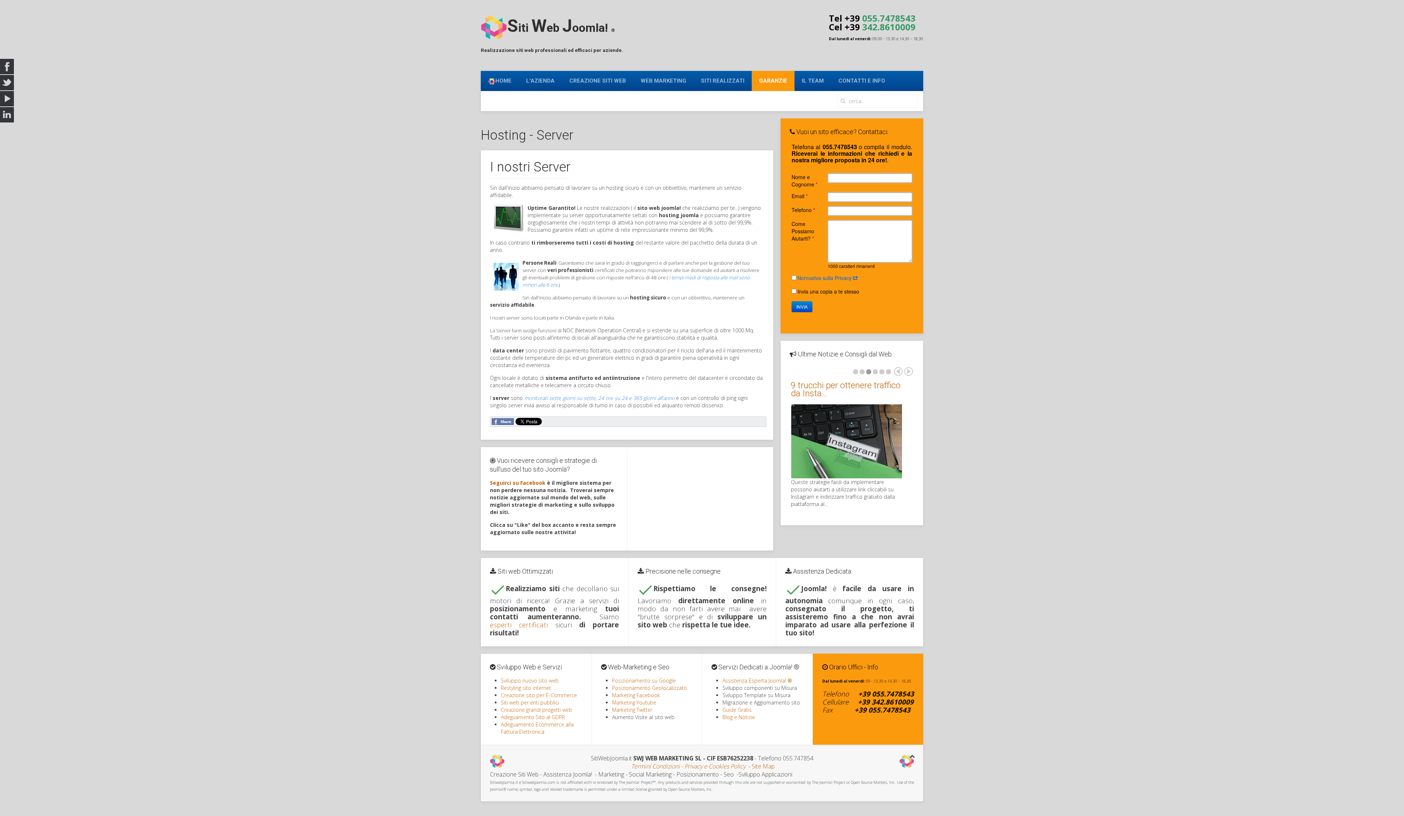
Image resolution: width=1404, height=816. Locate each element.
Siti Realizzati (722, 81)
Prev (898, 371)
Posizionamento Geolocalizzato (649, 687)
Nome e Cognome (805, 180)
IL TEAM (813, 81)
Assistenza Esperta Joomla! (757, 680)
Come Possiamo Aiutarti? (803, 231)
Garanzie (773, 81)
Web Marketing (663, 81)
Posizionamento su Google (644, 680)
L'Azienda (540, 81)
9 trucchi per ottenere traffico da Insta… (846, 389)
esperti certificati (519, 624)
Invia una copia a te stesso (828, 291)
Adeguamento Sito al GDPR (533, 717)
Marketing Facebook (636, 695)
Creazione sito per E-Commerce (539, 695)
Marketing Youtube (634, 702)
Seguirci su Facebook (518, 482)
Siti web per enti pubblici (530, 702)
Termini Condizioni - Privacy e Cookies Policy (688, 766)
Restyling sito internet (526, 687)
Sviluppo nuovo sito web (530, 680)
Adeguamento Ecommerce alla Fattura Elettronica (537, 728)
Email (800, 196)
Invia (802, 306)
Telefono (803, 210)
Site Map (763, 766)
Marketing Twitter (632, 709)
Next (908, 371)
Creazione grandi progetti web (536, 709)
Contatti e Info (861, 81)
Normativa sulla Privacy (825, 278)
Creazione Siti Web (597, 81)
